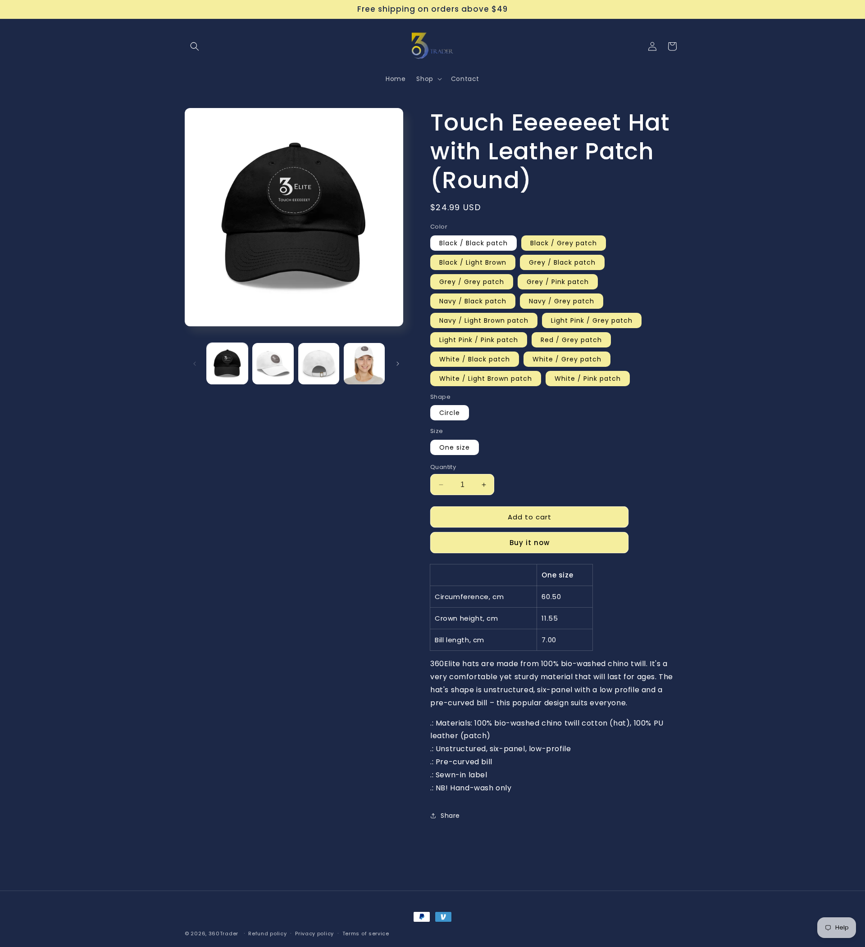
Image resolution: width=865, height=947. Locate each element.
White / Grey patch (567, 359)
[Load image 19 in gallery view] (364, 363)
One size (454, 447)
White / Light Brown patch (485, 378)
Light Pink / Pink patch (478, 339)
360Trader (223, 933)
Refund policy (267, 933)
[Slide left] (195, 364)
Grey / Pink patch (558, 281)
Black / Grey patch (563, 243)
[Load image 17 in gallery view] (272, 363)
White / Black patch (474, 359)
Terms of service (365, 933)
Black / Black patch (473, 243)
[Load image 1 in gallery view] (227, 363)
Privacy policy (314, 933)
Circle (449, 412)
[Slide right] (398, 364)
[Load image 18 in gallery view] (318, 363)
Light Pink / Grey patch (592, 320)
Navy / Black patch (472, 301)
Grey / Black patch (562, 262)
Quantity (443, 467)
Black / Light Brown (472, 262)
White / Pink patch (588, 378)
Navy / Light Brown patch (483, 320)
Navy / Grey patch (561, 301)
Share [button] (450, 815)
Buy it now (530, 542)
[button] (195, 46)
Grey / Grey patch (471, 281)
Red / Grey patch (571, 339)
